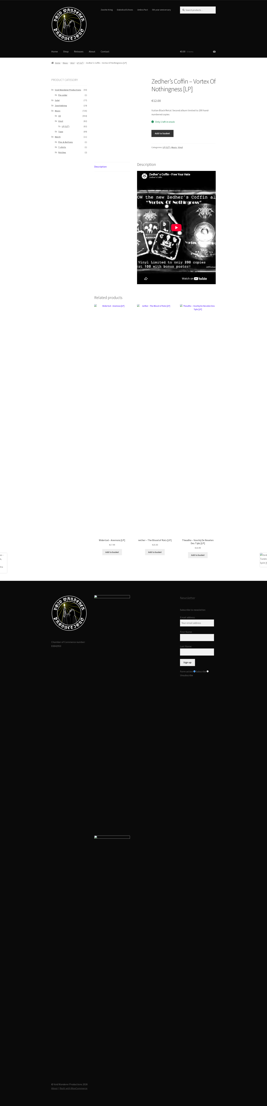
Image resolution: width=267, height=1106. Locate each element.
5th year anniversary (161, 9)
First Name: (186, 631)
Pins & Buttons (65, 142)
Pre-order (62, 95)
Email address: (187, 617)
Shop (66, 51)
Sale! (57, 100)
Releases (78, 51)
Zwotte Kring (107, 9)
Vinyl (72, 62)
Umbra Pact (142, 9)
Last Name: (186, 646)
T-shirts (62, 147)
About (92, 51)
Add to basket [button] (112, 552)
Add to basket (162, 133)
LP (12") (80, 62)
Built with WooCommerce (73, 1088)
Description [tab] (100, 166)
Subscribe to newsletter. (193, 609)
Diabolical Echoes (125, 9)
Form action (186, 671)
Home (54, 51)
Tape (60, 131)
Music (65, 62)
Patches (62, 152)
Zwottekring (61, 105)
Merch (58, 136)
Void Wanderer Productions (68, 89)
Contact (105, 51)
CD (59, 115)
